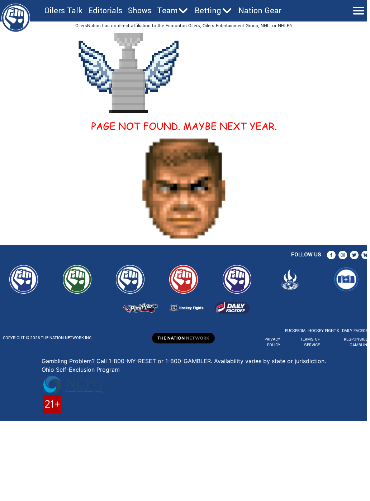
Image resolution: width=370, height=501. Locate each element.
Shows (139, 10)
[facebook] (331, 255)
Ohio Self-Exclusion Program (81, 369)
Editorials (105, 10)
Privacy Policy (272, 342)
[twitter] (354, 255)
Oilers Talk (63, 10)
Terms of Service (309, 342)
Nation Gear (259, 10)
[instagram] (342, 255)
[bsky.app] (365, 255)
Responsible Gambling (357, 342)
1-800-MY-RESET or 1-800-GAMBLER (160, 361)
